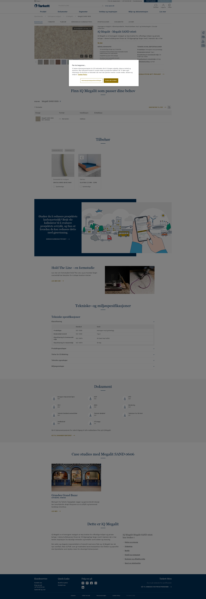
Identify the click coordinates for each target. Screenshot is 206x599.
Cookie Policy (82, 74)
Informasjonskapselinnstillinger (91, 80)
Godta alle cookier (111, 80)
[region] (104, 73)
